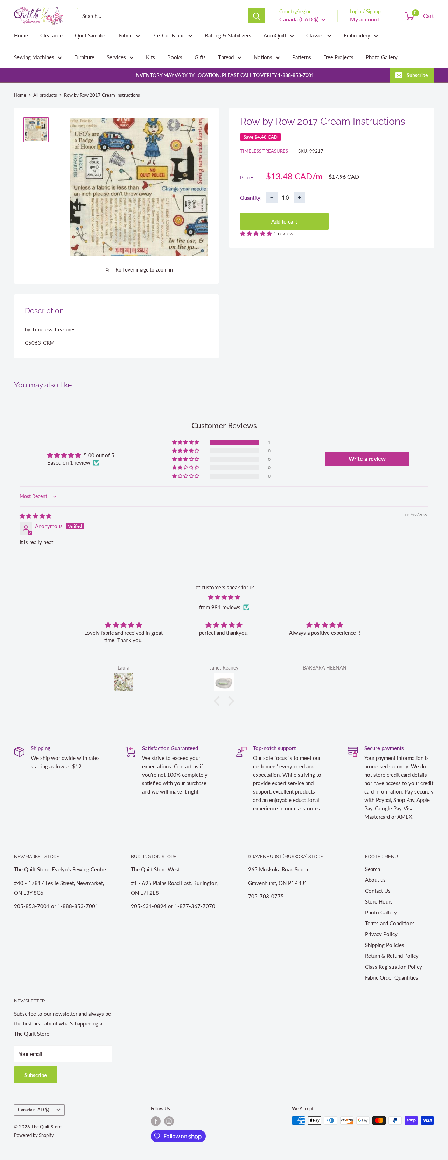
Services (116, 57)
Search (372, 869)
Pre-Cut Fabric (168, 35)
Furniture (84, 57)
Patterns (301, 57)
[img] (35, 516)
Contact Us (378, 890)
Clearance (51, 35)
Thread (226, 57)
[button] (256, 233)
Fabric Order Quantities (391, 977)
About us (375, 880)
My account (364, 19)
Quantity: (251, 197)
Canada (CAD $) (33, 1109)
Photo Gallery (382, 57)
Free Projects (338, 57)
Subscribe (417, 75)
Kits (150, 57)
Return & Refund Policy (392, 956)
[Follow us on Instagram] (169, 1121)
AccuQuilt (275, 35)
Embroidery (357, 35)
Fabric (125, 35)
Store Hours (379, 901)
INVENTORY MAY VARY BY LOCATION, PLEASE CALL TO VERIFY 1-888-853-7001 (224, 75)
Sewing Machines (34, 57)
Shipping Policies (384, 945)
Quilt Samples (91, 35)
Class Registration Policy (393, 966)
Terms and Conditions (390, 923)
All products (45, 95)
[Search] (256, 15)
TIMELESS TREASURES (264, 151)
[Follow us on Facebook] (156, 1121)
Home (21, 35)
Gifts (200, 57)
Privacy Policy (381, 934)
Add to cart (284, 221)
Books (174, 57)
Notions (263, 57)
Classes (315, 35)
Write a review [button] (367, 458)
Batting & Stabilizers (228, 35)
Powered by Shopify (34, 1135)
